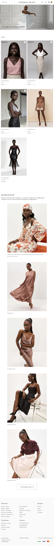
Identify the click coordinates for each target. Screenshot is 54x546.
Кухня (38, 508)
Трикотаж (21, 508)
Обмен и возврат (5, 527)
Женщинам (9, 24)
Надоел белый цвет (11, 424)
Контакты (3, 529)
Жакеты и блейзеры (6, 510)
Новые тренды (10, 313)
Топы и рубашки (23, 506)
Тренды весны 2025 (11, 480)
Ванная (39, 506)
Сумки (21, 516)
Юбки (20, 512)
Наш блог (3, 525)
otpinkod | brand (27, 2)
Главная (3, 24)
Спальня (39, 510)
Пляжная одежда (5, 516)
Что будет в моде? (11, 368)
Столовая (39, 512)
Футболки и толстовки (24, 510)
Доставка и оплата (6, 523)
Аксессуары (22, 514)
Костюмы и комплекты (6, 512)
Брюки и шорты (5, 506)
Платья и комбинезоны (7, 514)
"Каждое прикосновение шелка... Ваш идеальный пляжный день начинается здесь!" (25, 254)
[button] (4, 2)
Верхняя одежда (5, 508)
